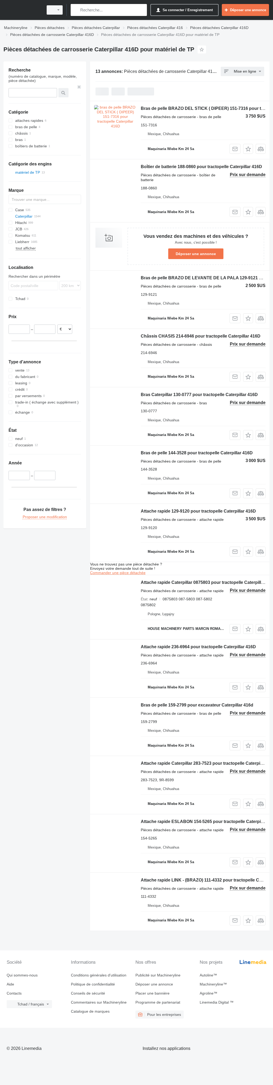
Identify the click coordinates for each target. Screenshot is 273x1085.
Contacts (14, 993)
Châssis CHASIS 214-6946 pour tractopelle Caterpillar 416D (200, 336)
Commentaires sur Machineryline (99, 1002)
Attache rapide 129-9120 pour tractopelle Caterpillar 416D (198, 511)
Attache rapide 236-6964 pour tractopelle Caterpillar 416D (198, 647)
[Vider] (79, 87)
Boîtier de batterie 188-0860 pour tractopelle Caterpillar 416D (201, 166)
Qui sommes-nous (22, 975)
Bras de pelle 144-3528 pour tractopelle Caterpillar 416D (197, 453)
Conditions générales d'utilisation (98, 975)
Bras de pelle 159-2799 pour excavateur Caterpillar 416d (197, 705)
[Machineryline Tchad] (22, 10)
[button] (248, 149)
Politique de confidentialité (93, 984)
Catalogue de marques (90, 1011)
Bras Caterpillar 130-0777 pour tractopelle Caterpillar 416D (199, 394)
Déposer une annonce (196, 254)
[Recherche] (76, 10)
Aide (10, 984)
